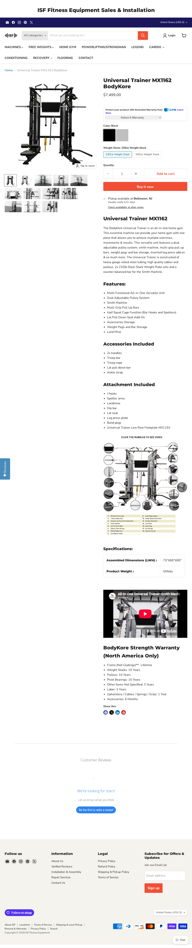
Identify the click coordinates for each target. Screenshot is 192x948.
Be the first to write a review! (96, 810)
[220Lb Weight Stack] (118, 159)
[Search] (143, 35)
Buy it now (145, 187)
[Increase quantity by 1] (136, 174)
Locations (25, 924)
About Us (57, 861)
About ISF (10, 924)
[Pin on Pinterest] (123, 712)
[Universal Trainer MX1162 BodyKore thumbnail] (10, 180)
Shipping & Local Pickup (69, 924)
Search (54, 928)
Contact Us (58, 883)
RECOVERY (41, 58)
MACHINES (13, 47)
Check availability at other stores (126, 207)
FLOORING (65, 58)
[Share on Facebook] (105, 712)
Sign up (154, 888)
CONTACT (86, 58)
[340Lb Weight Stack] (148, 159)
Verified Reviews (61, 866)
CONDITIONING (16, 58)
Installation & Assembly (66, 872)
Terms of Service (108, 877)
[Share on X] (111, 712)
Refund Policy (106, 866)
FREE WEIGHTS (40, 47)
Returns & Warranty (16, 928)
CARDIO (155, 47)
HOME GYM (67, 47)
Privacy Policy (106, 861)
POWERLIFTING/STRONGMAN (104, 47)
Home (9, 70)
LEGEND (137, 47)
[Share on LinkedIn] (117, 712)
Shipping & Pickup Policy (113, 872)
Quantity (108, 165)
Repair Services (60, 877)
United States (172, 22)
